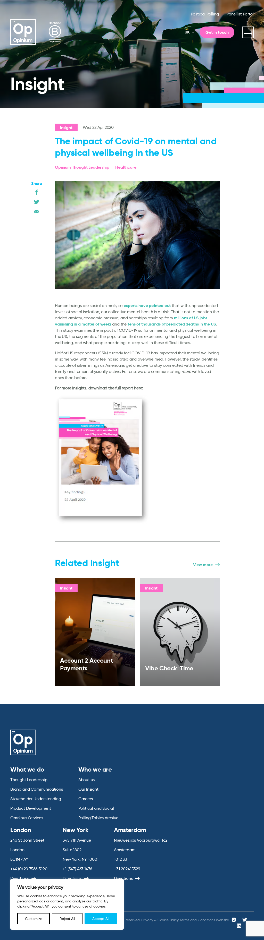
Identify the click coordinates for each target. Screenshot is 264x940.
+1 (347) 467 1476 (77, 868)
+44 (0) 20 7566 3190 (28, 868)
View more (203, 564)
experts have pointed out (147, 305)
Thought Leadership (28, 779)
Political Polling (205, 14)
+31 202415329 (127, 868)
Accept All (100, 918)
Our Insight (88, 789)
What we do (27, 769)
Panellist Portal (240, 14)
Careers (85, 798)
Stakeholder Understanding (35, 798)
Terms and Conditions (197, 920)
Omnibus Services (26, 817)
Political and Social (96, 808)
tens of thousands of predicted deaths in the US (172, 324)
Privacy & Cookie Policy (159, 920)
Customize (33, 918)
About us (86, 779)
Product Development (30, 808)
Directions (19, 878)
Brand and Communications (36, 789)
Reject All (67, 918)
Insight (66, 127)
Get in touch (217, 32)
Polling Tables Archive (98, 817)
